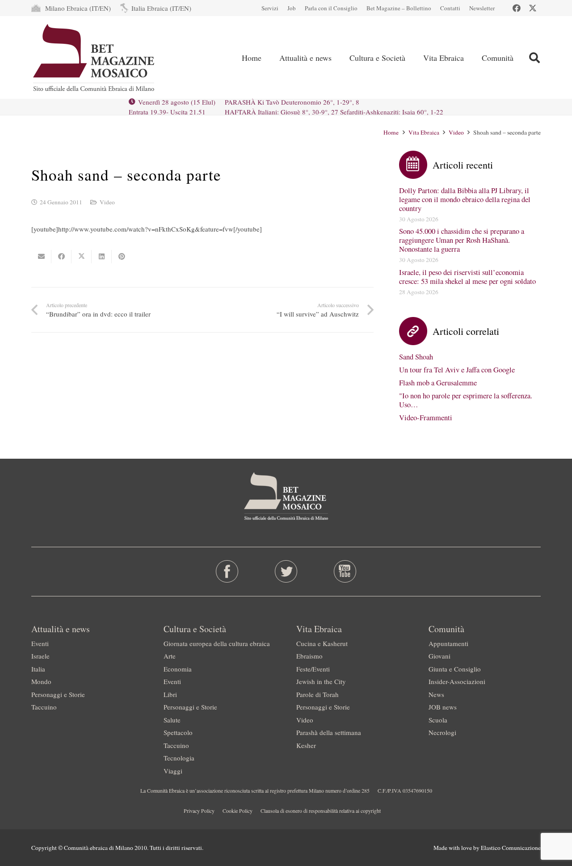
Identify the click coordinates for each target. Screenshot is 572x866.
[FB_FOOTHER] (227, 571)
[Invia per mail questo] (41, 256)
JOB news (443, 706)
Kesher (306, 745)
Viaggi (173, 770)
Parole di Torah (317, 694)
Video (107, 202)
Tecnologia (179, 757)
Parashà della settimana (328, 732)
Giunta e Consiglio (455, 668)
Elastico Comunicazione (511, 848)
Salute (172, 719)
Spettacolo (178, 732)
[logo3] (94, 57)
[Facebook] (517, 8)
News (436, 694)
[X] (533, 8)
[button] (534, 57)
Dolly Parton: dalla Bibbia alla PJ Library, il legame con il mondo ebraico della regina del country (464, 199)
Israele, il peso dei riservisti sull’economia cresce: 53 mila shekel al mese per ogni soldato (467, 277)
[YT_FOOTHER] (344, 571)
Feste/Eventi (313, 668)
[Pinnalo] (122, 256)
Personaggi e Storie (58, 694)
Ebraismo (309, 655)
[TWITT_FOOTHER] (286, 571)
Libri (170, 694)
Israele (40, 655)
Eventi (40, 643)
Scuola (438, 719)
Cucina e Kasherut (322, 643)
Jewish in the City (321, 681)
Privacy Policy (199, 810)
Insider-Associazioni (457, 681)
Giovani (439, 655)
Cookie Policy (237, 810)
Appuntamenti (448, 643)
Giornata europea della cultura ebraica (217, 643)
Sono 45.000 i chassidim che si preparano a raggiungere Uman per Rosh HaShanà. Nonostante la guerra (461, 240)
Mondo (41, 681)
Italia (38, 668)
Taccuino (44, 706)
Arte (170, 655)
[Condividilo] (61, 256)
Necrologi (442, 732)
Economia (178, 668)
